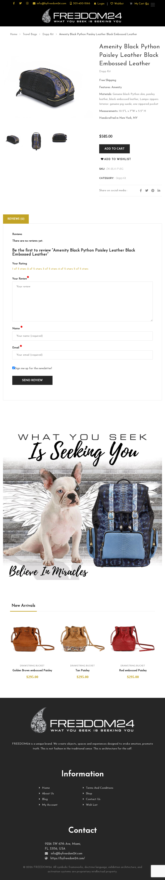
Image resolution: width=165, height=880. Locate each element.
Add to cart (114, 148)
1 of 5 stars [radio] (19, 268)
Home (13, 34)
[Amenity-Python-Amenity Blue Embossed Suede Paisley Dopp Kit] (36, 141)
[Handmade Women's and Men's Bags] (82, 16)
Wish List (92, 804)
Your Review (20, 278)
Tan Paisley (82, 670)
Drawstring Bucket (32, 666)
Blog (45, 799)
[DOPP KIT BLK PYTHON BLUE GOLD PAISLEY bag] (13, 139)
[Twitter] (147, 190)
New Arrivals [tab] (23, 606)
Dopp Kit (48, 34)
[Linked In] (159, 190)
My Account (50, 804)
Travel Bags (30, 34)
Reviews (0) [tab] (15, 219)
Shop (89, 793)
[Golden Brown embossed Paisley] (32, 637)
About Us (48, 793)
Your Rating (19, 263)
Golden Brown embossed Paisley (32, 670)
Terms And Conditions (99, 788)
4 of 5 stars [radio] (65, 268)
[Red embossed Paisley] (133, 637)
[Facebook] (141, 190)
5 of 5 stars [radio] (81, 268)
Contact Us (93, 799)
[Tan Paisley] (82, 637)
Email (17, 347)
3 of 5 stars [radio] (50, 268)
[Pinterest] (153, 190)
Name (17, 328)
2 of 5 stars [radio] (34, 268)
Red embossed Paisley (133, 670)
